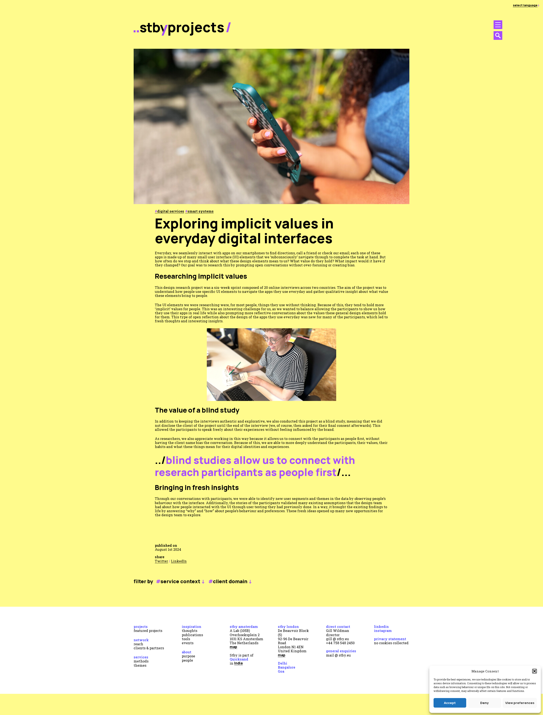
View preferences (519, 703)
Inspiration (191, 626)
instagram (383, 630)
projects (196, 27)
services (141, 657)
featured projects (148, 630)
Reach (138, 644)
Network (141, 640)
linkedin (381, 626)
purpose (188, 656)
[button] (534, 671)
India (238, 663)
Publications (192, 635)
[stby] (151, 34)
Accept (450, 703)
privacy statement (390, 639)
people (187, 660)
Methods (141, 661)
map (233, 646)
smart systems (201, 211)
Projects (141, 626)
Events (187, 643)
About (186, 652)
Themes (140, 665)
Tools (186, 639)
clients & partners (149, 648)
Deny (484, 703)
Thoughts (189, 630)
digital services (170, 211)
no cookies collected (391, 643)
